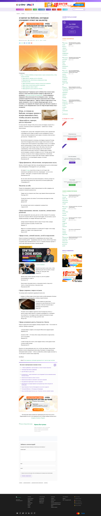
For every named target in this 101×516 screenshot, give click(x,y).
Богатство (48, 9)
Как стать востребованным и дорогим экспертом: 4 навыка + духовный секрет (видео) (74, 71)
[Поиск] (84, 9)
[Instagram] (81, 1)
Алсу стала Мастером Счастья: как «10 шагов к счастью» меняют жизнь (38, 391)
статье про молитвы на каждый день (34, 95)
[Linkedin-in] (82, 1)
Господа (28, 170)
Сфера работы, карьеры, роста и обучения (32, 78)
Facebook (38, 418)
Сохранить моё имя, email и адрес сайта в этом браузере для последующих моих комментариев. (37, 473)
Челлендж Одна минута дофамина (29, 369)
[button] (20, 43)
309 (75, 197)
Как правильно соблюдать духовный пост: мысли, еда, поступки (39, 360)
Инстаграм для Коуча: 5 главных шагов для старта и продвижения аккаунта (75, 43)
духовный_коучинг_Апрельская (37, 482)
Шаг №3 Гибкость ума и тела (28, 371)
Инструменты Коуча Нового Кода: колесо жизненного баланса (75, 58)
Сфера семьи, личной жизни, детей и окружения (33, 85)
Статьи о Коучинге (20, 9)
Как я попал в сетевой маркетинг (74, 229)
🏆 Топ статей (77, 496)
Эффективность (28, 9)
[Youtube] (74, 1)
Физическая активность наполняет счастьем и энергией (34, 379)
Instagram (33, 418)
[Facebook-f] (75, 1)
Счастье (59, 9)
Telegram (43, 418)
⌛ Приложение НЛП (78, 503)
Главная (18, 13)
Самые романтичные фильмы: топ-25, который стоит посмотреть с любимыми (75, 101)
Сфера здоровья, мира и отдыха (29, 86)
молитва (45, 482)
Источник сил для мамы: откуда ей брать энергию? (75, 218)
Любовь (54, 9)
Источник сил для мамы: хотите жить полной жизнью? (75, 207)
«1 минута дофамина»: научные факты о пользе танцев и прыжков (36, 367)
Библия (20, 482)
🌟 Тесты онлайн (77, 505)
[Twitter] (77, 1)
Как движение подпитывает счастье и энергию (32, 381)
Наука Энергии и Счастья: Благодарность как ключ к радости (35, 387)
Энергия (35, 9)
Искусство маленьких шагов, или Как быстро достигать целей (75, 237)
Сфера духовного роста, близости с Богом (32, 88)
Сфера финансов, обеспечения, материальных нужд (34, 80)
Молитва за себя (26, 81)
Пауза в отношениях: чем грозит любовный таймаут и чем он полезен (75, 87)
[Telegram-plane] (79, 1)
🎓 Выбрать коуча (77, 498)
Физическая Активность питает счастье (30, 377)
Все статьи (65, 9)
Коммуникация (41, 9)
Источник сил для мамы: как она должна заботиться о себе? (74, 195)
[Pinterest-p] (84, 1)
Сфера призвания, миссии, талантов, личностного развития (36, 83)
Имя (21, 463)
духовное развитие (27, 482)
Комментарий (23, 449)
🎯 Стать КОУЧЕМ (77, 500)
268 (75, 208)
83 (75, 239)
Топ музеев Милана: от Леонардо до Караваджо (32, 389)
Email (22, 468)
